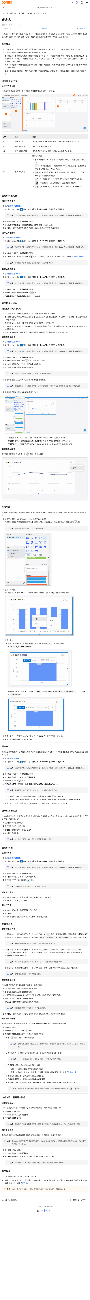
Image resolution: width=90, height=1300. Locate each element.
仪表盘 (24, 1183)
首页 (3, 13)
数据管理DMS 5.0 (15, 206)
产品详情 (44, 28)
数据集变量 (72, 1072)
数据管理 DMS (11, 13)
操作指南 (21, 13)
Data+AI (29, 13)
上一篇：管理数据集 (9, 1200)
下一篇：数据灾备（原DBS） (77, 1200)
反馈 (48, 1211)
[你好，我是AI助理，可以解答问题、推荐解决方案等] (76, 2)
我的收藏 (82, 28)
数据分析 (37, 13)
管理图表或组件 (78, 256)
